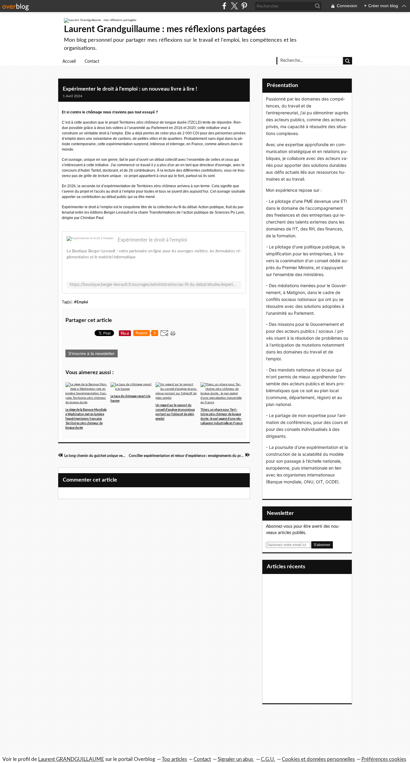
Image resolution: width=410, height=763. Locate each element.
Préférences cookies (383, 759)
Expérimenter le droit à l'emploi (152, 239)
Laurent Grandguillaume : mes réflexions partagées (165, 29)
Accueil (69, 61)
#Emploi (81, 302)
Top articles (174, 759)
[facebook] (224, 5)
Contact (92, 61)
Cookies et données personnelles (318, 759)
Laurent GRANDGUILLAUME (71, 759)
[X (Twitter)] (234, 5)
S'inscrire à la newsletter (91, 353)
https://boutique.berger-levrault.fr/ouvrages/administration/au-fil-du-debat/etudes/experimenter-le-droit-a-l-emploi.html (154, 285)
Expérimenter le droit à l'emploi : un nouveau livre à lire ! (130, 89)
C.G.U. (268, 759)
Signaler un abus (236, 759)
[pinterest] (244, 5)
